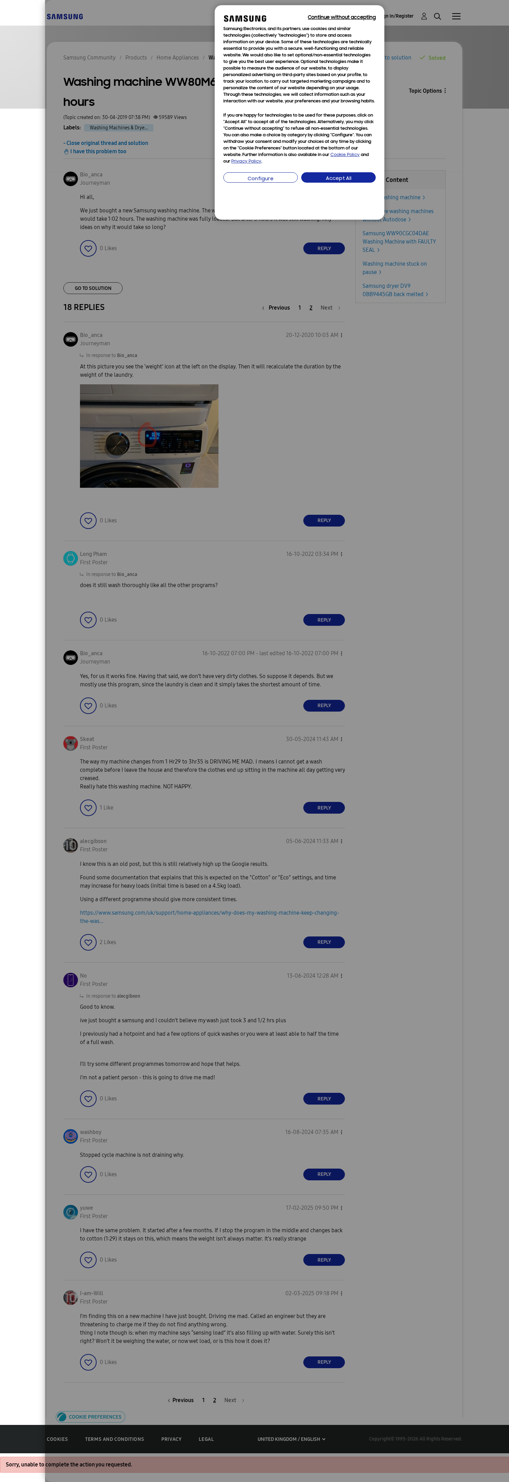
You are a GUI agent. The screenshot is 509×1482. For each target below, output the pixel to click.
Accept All (338, 178)
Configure (261, 179)
